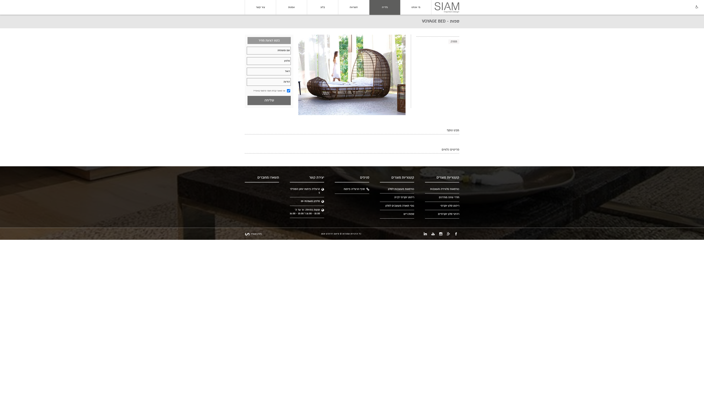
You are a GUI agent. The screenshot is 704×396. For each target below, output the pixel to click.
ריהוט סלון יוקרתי (449, 206)
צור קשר (260, 7)
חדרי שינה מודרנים (449, 197)
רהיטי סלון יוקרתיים (448, 214)
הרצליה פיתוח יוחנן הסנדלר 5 (305, 191)
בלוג (322, 7)
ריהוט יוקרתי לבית (404, 197)
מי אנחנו (415, 7)
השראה (354, 7)
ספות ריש (409, 214)
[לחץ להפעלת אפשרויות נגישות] (696, 7)
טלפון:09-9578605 (310, 201)
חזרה (454, 41)
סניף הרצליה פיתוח (354, 189)
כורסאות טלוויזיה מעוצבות (444, 189)
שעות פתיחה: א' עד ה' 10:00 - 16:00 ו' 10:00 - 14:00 (305, 212)
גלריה (385, 7)
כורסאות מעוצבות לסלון (401, 189)
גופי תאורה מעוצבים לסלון (399, 206)
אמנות (291, 7)
